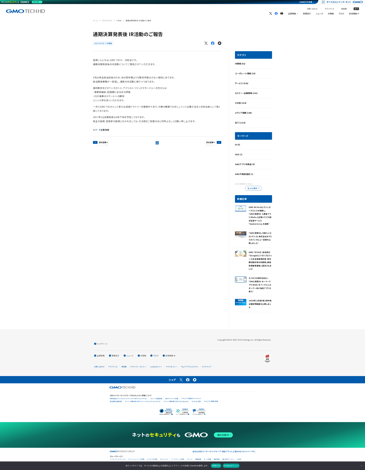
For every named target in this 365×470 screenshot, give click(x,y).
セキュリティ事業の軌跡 (211, 401)
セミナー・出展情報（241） (246, 93)
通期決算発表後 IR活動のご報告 (138, 20)
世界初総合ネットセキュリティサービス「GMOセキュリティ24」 (128, 398)
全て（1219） (240, 122)
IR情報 (118, 20)
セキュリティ (164, 459)
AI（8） (237, 144)
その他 (239, 459)
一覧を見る (157, 143)
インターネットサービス (117, 459)
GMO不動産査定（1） (244, 174)
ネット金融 (207, 459)
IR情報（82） (240, 63)
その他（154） (241, 102)
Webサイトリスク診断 (171, 398)
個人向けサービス (228, 459)
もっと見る (252, 188)
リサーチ (189, 459)
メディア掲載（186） (243, 112)
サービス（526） (242, 83)
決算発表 (104, 129)
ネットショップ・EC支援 (136, 459)
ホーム (95, 20)
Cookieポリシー (231, 465)
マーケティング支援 (177, 459)
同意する (216, 465)
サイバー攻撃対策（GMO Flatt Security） (176, 401)
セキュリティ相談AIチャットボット (191, 398)
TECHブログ (107, 20)
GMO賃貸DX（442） (244, 183)
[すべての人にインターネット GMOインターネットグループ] (345, 2)
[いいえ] (361, 465)
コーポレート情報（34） (245, 73)
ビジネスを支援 (152, 459)
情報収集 (198, 459)
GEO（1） (239, 154)
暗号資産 (217, 459)
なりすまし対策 (196, 401)
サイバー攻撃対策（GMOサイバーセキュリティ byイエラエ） (143, 401)
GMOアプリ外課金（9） (245, 164)
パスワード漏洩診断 (156, 398)
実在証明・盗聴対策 (116, 401)
